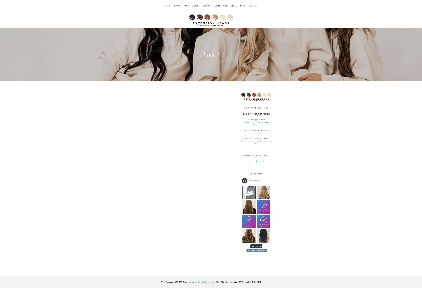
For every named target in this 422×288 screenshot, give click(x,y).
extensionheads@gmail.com (201, 282)
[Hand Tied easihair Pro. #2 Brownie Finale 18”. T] (263, 236)
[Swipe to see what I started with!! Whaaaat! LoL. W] (249, 236)
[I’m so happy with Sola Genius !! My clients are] (249, 221)
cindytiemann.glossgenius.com (256, 122)
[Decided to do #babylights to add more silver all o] (249, 207)
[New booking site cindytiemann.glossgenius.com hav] (263, 221)
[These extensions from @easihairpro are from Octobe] (263, 192)
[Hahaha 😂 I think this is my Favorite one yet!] (263, 207)
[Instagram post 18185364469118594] (249, 192)
